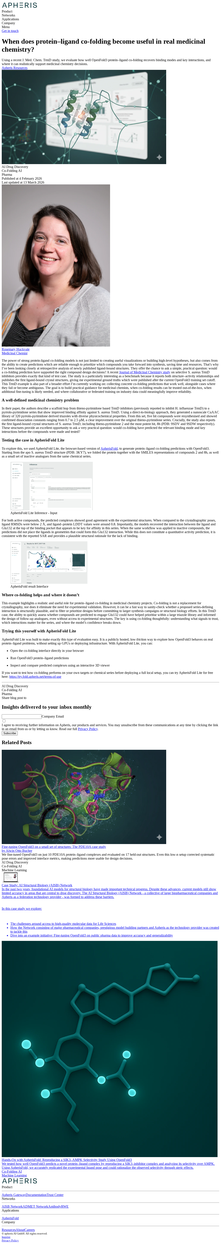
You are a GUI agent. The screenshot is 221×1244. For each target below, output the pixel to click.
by (4, 850)
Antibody (54, 1206)
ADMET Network (35, 1206)
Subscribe (9, 733)
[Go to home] (19, 1183)
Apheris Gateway (14, 1195)
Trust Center (55, 1195)
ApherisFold (10, 1218)
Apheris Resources (14, 68)
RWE (65, 1206)
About (20, 1230)
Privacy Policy (88, 729)
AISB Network (12, 1206)
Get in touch (10, 31)
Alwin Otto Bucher (19, 850)
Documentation (36, 1195)
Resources (9, 1230)
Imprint (6, 1237)
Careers (29, 1230)
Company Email (53, 716)
